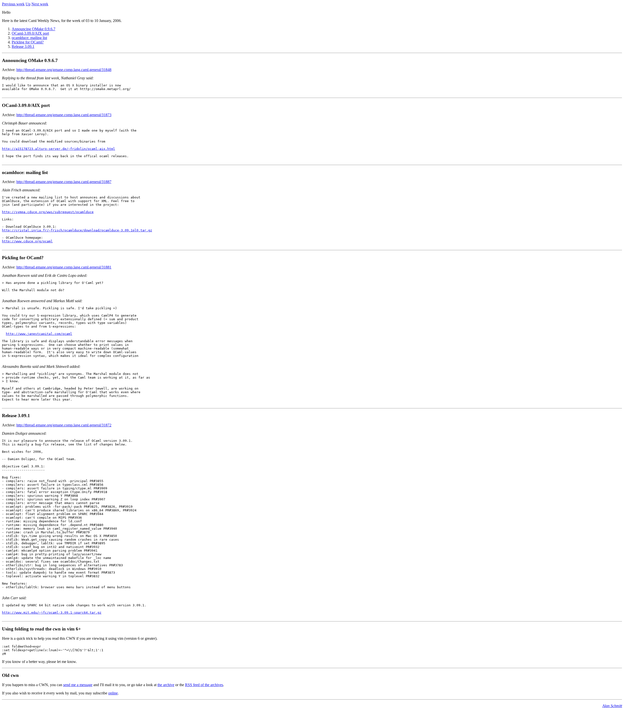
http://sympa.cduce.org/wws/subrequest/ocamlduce (48, 212)
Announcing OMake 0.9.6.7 (33, 29)
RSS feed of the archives (204, 685)
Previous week (13, 4)
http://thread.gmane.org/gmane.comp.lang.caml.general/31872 (63, 425)
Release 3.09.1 (23, 46)
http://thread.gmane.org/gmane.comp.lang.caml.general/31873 (63, 115)
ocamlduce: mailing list (29, 38)
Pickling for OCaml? (28, 42)
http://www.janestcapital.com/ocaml (39, 334)
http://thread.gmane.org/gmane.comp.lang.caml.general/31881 (63, 267)
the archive (165, 685)
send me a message (77, 685)
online (113, 693)
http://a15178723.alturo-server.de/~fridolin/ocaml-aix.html (58, 149)
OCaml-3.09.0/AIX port (30, 33)
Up (28, 4)
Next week (39, 4)
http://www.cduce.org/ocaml (27, 241)
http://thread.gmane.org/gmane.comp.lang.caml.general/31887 (63, 182)
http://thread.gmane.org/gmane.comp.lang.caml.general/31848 (63, 70)
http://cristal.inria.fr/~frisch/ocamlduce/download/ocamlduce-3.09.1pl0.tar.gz (77, 230)
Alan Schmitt (612, 706)
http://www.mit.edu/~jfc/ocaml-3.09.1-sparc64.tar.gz (51, 612)
